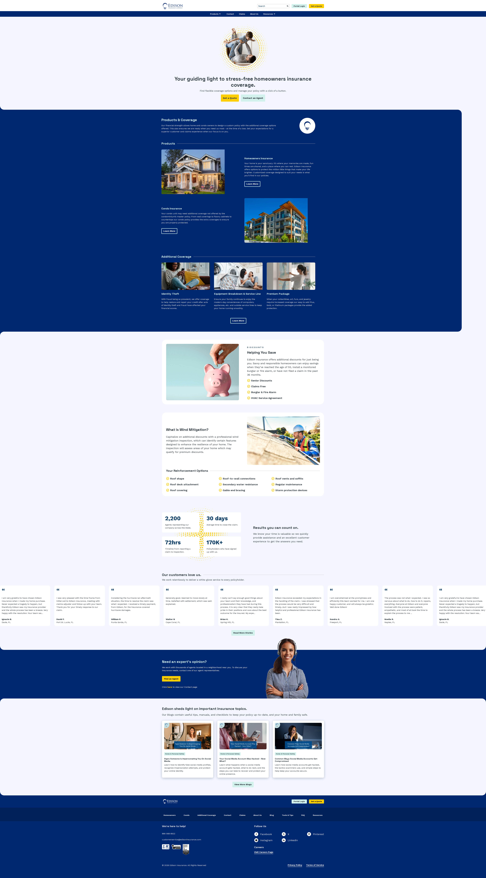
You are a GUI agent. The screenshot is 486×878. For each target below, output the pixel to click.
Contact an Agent (253, 98)
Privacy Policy (295, 865)
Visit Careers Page (263, 852)
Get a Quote (316, 6)
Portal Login (299, 6)
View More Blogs (243, 784)
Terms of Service (315, 865)
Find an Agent (171, 679)
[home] (173, 6)
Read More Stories (243, 633)
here (169, 687)
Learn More (252, 184)
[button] (216, 14)
